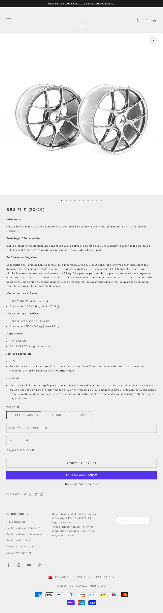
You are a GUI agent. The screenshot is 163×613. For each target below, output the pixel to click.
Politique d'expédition (20, 540)
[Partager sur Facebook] (24, 494)
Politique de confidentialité (23, 528)
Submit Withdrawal (18, 553)
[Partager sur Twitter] (30, 494)
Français (103, 577)
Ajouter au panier (81, 463)
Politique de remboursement (24, 534)
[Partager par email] (41, 494)
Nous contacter (15, 522)
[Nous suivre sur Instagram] (19, 565)
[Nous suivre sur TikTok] (39, 565)
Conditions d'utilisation (20, 546)
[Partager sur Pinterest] (36, 494)
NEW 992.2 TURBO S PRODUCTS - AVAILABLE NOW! (81, 3)
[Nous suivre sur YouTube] (29, 565)
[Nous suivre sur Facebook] (8, 565)
